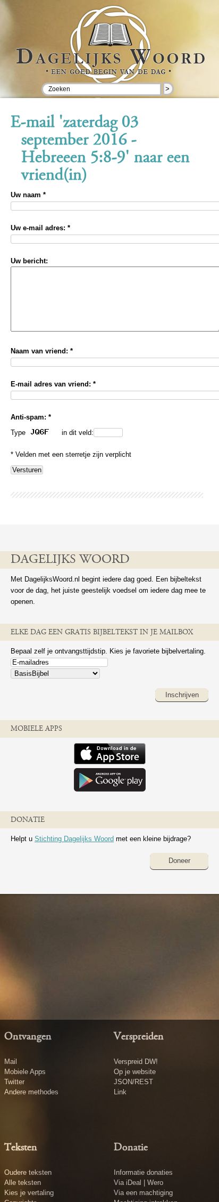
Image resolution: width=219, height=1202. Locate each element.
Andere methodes (31, 1092)
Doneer (179, 861)
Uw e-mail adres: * (40, 228)
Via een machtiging (143, 1193)
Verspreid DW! (136, 1062)
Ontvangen (28, 1036)
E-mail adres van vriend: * (53, 384)
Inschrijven (182, 695)
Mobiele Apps (25, 1072)
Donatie (131, 1147)
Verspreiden (139, 1036)
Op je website (135, 1072)
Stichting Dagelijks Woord (74, 839)
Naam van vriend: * (42, 351)
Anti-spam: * (31, 417)
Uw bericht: (29, 261)
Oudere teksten (28, 1172)
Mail (10, 1062)
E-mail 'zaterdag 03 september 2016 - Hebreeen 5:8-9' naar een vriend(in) (100, 149)
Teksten (20, 1147)
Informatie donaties (143, 1172)
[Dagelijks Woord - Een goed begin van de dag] (110, 53)
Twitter (14, 1082)
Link (120, 1092)
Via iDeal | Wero (138, 1183)
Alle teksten (22, 1183)
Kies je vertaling (29, 1193)
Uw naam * (28, 195)
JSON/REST (133, 1082)
